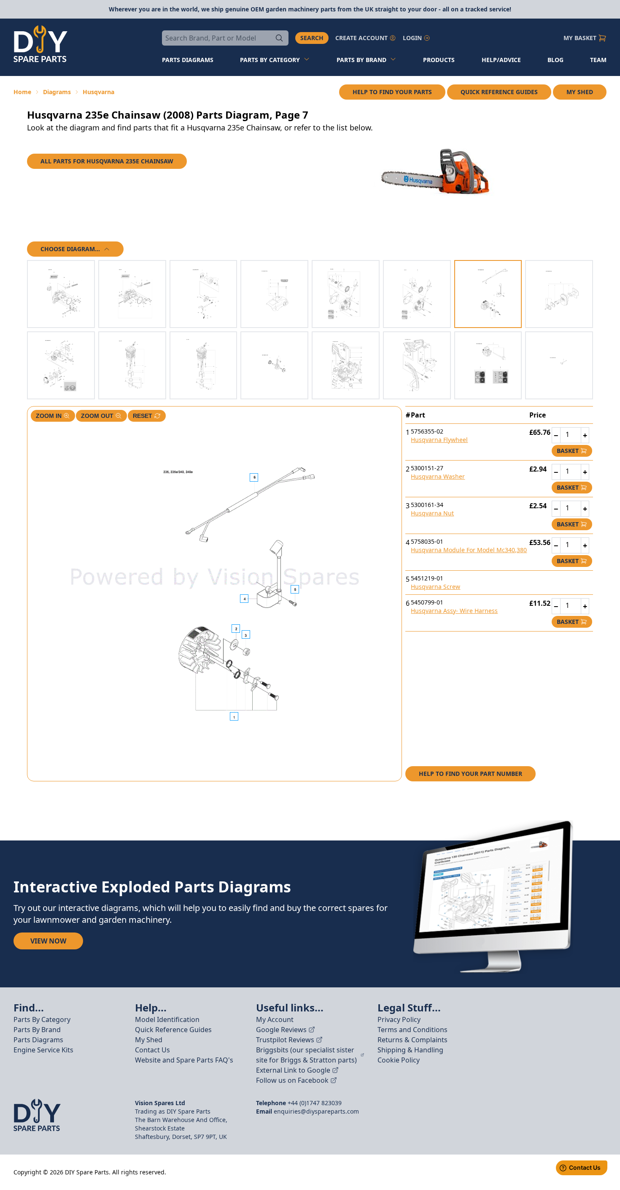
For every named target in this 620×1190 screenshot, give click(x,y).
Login (412, 38)
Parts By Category (41, 1019)
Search (311, 38)
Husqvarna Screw (435, 587)
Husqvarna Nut (432, 513)
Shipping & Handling (410, 1049)
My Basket (579, 38)
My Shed (579, 92)
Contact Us (152, 1049)
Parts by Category (270, 60)
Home (22, 92)
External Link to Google (293, 1070)
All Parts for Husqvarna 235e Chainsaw (106, 161)
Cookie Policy (398, 1060)
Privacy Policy (399, 1019)
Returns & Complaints (412, 1039)
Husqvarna (98, 92)
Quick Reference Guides (499, 92)
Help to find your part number (470, 774)
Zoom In (49, 415)
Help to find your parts (392, 92)
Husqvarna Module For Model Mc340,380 (469, 550)
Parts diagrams (187, 60)
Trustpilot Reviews (285, 1039)
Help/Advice (501, 60)
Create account (361, 38)
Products (439, 60)
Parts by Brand (361, 60)
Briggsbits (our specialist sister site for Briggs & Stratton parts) (306, 1055)
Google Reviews (281, 1029)
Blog (555, 60)
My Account (275, 1019)
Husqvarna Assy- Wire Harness (454, 611)
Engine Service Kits (43, 1049)
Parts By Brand (37, 1029)
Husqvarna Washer (438, 476)
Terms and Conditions (412, 1029)
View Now (48, 941)
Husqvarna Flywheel (439, 440)
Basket (568, 451)
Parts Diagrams (38, 1039)
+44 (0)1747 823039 (315, 1103)
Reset (142, 415)
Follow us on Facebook (292, 1080)
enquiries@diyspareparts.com (316, 1111)
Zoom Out (97, 415)
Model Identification (167, 1019)
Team (598, 60)
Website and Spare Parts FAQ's (184, 1060)
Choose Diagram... (70, 249)
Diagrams (57, 92)
